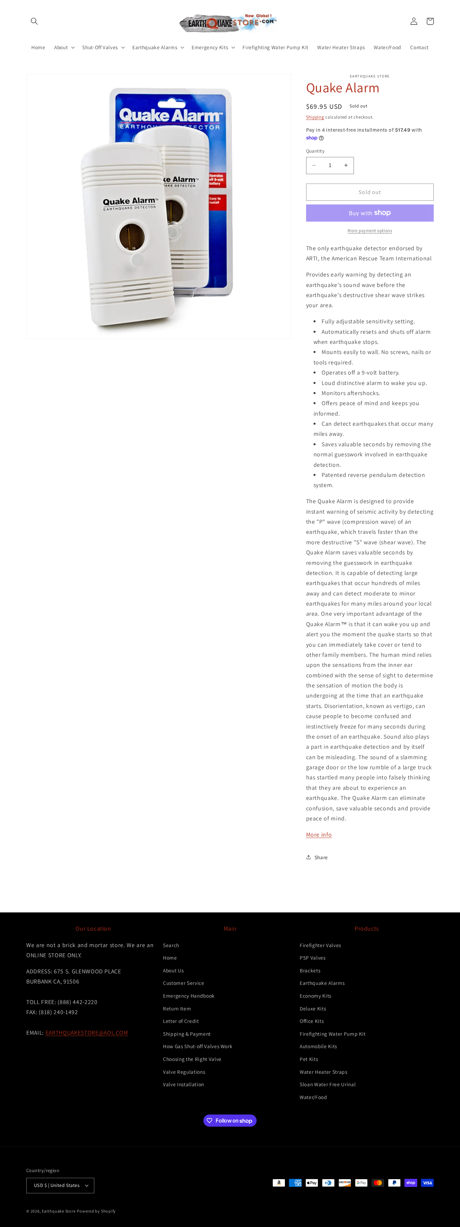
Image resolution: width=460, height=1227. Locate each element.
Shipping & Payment (187, 1033)
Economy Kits (315, 995)
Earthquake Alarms (322, 982)
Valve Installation (183, 1084)
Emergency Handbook (189, 995)
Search (171, 945)
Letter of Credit (181, 1021)
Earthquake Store (58, 1211)
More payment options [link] (370, 230)
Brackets (310, 970)
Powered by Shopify (96, 1211)
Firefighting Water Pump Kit (333, 1033)
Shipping (315, 117)
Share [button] (321, 856)
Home (170, 957)
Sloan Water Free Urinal (328, 1084)
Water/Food (313, 1097)
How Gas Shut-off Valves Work (197, 1046)
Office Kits (312, 1021)
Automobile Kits (318, 1046)
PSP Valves (313, 957)
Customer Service (183, 982)
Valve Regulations (184, 1071)
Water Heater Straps (324, 1071)
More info (319, 834)
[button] (34, 21)
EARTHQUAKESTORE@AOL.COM (86, 1032)
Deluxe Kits (313, 1008)
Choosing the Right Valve (192, 1059)
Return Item (177, 1008)
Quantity (315, 151)
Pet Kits (309, 1059)
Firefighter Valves (320, 945)
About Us (173, 970)
